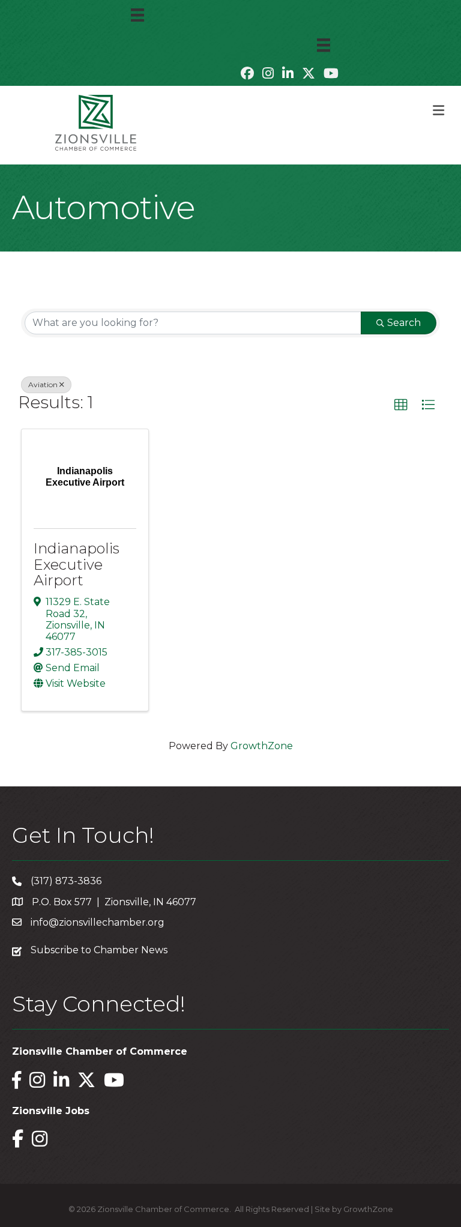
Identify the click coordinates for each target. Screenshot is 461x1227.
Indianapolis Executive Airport (76, 564)
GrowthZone (261, 746)
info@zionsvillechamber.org (97, 922)
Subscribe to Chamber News (99, 950)
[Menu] (137, 15)
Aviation (43, 384)
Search (404, 322)
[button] (401, 405)
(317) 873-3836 (66, 881)
